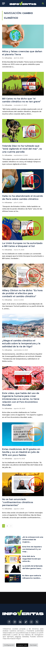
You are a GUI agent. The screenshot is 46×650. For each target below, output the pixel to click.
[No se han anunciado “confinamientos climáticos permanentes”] (23, 484)
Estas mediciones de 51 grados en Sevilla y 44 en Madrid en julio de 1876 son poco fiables (21, 452)
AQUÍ (18, 639)
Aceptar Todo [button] (22, 645)
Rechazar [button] (33, 645)
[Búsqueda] (43, 3)
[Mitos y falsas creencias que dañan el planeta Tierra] (23, 36)
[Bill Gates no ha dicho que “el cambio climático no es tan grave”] (23, 84)
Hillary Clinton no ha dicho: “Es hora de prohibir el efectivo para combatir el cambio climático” (22, 293)
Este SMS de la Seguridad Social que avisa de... (31, 558)
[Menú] (3, 3)
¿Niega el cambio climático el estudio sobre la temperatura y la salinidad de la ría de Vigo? (21, 343)
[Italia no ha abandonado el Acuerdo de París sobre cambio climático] (23, 181)
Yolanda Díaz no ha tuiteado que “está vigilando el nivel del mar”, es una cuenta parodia (22, 149)
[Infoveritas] (23, 3)
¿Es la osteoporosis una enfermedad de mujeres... (32, 539)
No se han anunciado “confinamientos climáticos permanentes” (17, 502)
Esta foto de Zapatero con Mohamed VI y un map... (32, 549)
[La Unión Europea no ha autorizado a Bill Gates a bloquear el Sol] (23, 228)
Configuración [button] (9, 645)
